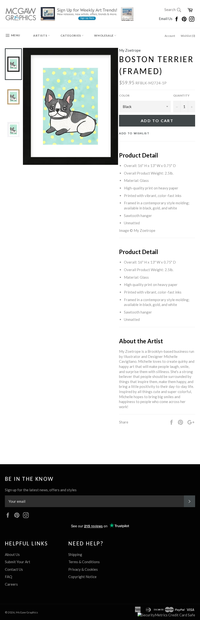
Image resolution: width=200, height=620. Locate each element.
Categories (71, 35)
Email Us (166, 18)
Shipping (75, 554)
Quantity (181, 95)
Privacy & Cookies (83, 569)
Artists (40, 35)
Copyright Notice (82, 576)
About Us (12, 554)
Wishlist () (188, 35)
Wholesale (104, 35)
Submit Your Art (17, 562)
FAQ (8, 576)
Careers (11, 584)
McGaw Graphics (27, 612)
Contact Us (14, 569)
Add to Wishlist (134, 133)
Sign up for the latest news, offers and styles (41, 490)
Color (124, 95)
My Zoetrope (130, 50)
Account (170, 35)
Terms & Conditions (84, 562)
